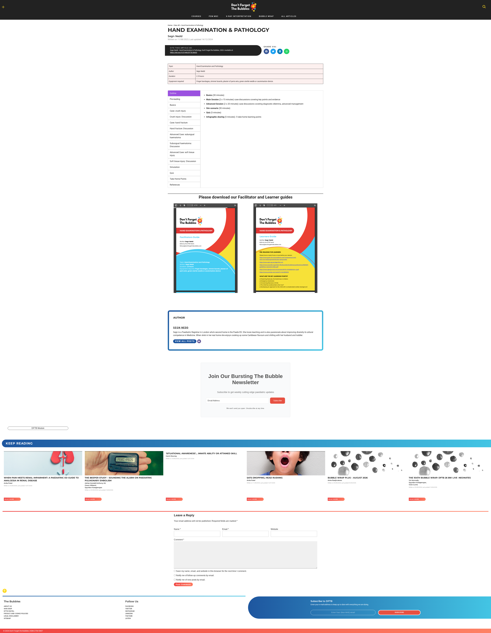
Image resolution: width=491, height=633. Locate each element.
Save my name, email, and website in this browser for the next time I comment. (211, 571)
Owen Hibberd (90, 485)
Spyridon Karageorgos (93, 487)
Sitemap (7, 618)
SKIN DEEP (8, 609)
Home (170, 25)
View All (177, 25)
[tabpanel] (262, 107)
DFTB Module (38, 428)
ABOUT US (8, 606)
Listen (128, 618)
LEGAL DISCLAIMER (11, 616)
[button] (266, 51)
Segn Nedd (175, 36)
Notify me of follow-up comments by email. (195, 575)
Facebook (129, 606)
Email (225, 529)
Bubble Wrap (266, 16)
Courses (196, 16)
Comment (179, 540)
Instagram (130, 611)
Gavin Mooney (171, 456)
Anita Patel (8, 483)
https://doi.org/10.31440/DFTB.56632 (183, 52)
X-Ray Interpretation (238, 16)
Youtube (129, 616)
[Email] (199, 341)
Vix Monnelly (414, 480)
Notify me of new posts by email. (190, 580)
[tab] (184, 93)
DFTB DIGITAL (9, 611)
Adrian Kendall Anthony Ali (95, 483)
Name (177, 529)
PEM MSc (213, 16)
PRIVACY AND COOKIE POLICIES (16, 613)
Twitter (128, 609)
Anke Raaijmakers (335, 480)
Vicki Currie (413, 485)
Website (274, 529)
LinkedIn (129, 613)
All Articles (288, 16)
